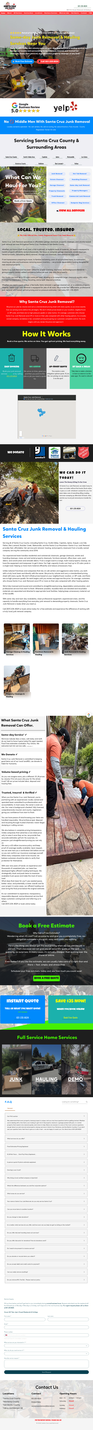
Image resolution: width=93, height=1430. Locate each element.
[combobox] (46, 1345)
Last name (50, 1316)
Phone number (8, 1332)
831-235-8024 (12, 376)
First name (7, 1316)
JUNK (15, 1079)
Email (6, 1324)
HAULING (47, 1079)
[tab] (10, 1108)
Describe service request (11, 1358)
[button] (18, 13)
